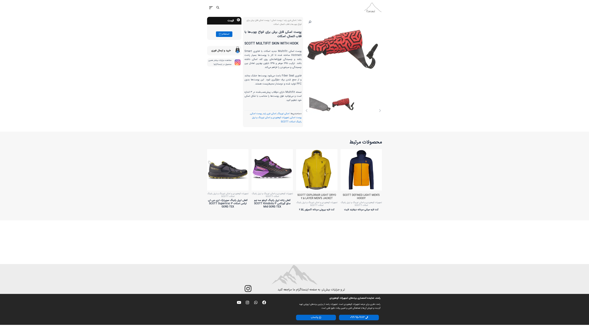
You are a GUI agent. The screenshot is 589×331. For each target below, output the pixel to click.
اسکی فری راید (290, 20)
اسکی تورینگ (283, 114)
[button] (310, 22)
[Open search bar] (217, 7)
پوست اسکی (276, 20)
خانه (300, 20)
